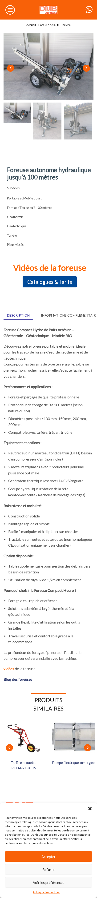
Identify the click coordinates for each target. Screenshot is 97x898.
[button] (90, 808)
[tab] (18, 315)
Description (18, 315)
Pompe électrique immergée (73, 762)
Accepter (48, 856)
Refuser (48, 869)
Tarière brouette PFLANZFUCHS (23, 765)
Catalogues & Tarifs (49, 282)
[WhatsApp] (89, 10)
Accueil (31, 25)
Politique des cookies (46, 892)
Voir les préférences (48, 882)
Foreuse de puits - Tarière (54, 25)
